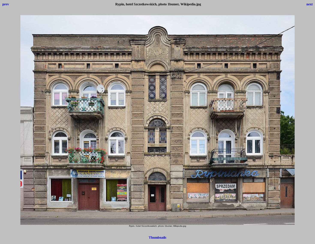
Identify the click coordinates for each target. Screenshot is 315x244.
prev (5, 4)
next (309, 4)
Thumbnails (157, 237)
